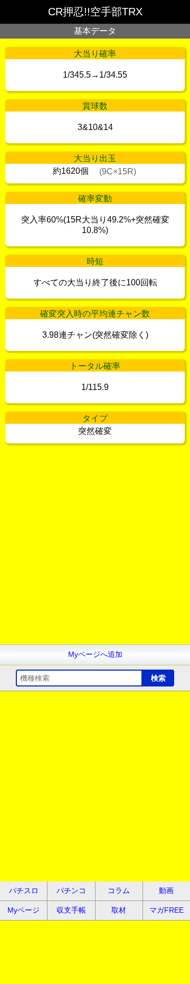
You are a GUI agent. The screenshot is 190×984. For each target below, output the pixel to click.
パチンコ (71, 890)
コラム (119, 890)
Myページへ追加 (95, 654)
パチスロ (24, 890)
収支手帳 (71, 910)
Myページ (23, 910)
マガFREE (166, 910)
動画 (166, 890)
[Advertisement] (95, 549)
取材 (118, 910)
